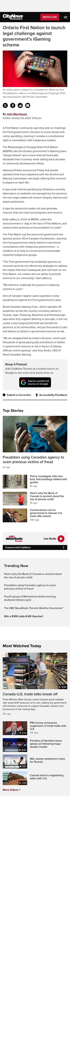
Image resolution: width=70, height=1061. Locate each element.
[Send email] (27, 105)
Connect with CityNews (17, 547)
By (15, 114)
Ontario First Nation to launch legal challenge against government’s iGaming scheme (34, 36)
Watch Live (50, 17)
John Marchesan (17, 114)
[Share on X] (5, 105)
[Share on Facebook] (12, 105)
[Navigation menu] (66, 17)
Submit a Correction (19, 395)
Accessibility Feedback (53, 395)
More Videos (10, 790)
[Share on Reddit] (20, 105)
